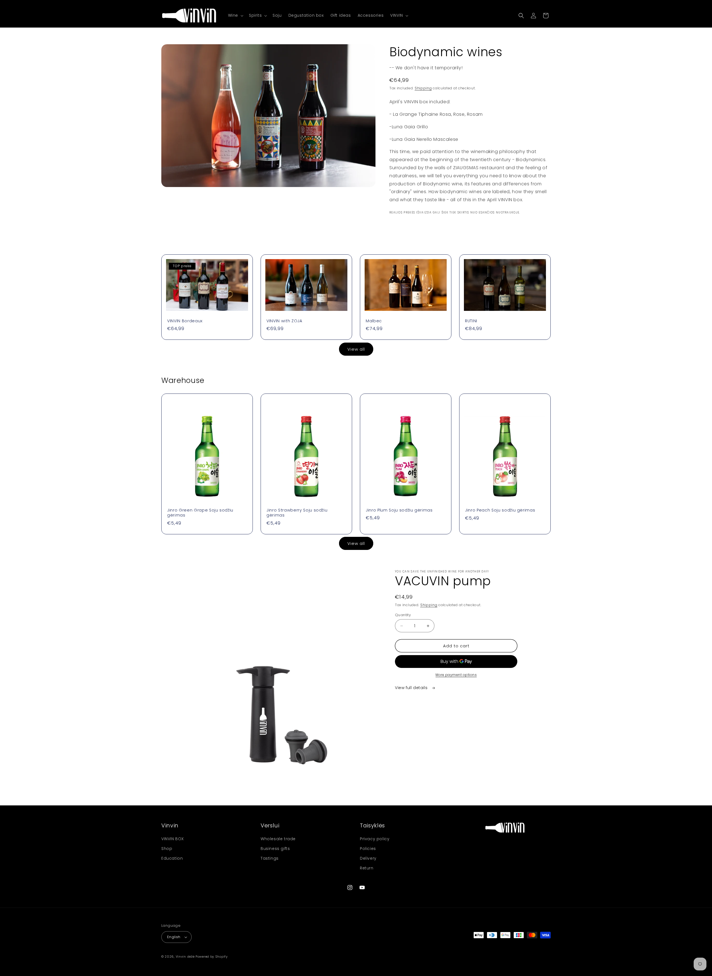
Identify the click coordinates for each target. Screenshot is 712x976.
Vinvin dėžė (185, 956)
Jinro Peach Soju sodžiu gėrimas (500, 510)
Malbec (374, 320)
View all (356, 349)
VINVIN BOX (172, 839)
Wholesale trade (278, 839)
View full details (412, 687)
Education (172, 858)
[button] (235, 15)
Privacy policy (374, 839)
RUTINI (471, 320)
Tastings (270, 858)
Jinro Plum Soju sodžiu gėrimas (399, 510)
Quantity (403, 615)
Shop (166, 848)
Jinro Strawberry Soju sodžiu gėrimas (296, 513)
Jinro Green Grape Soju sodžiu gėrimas (200, 513)
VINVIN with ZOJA (284, 320)
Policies (368, 848)
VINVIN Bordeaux (185, 320)
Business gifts (275, 848)
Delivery (368, 858)
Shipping (423, 88)
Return (367, 868)
